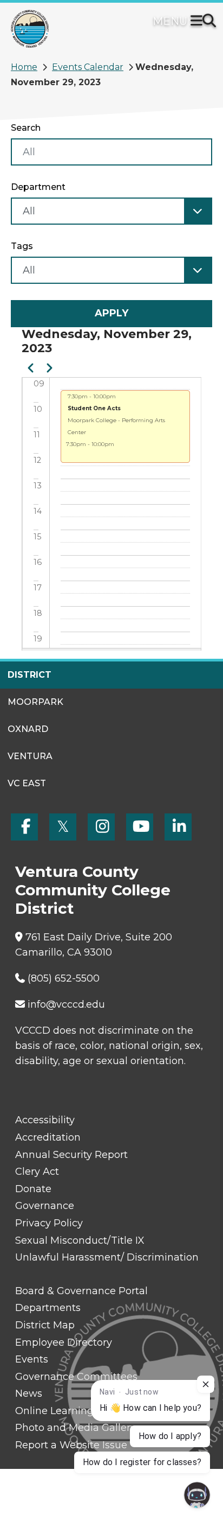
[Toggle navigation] (199, 22)
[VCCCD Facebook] (24, 827)
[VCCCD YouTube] (139, 827)
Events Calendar (87, 67)
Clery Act (37, 1172)
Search (26, 128)
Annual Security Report (71, 1155)
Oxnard (28, 729)
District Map (45, 1325)
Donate (33, 1189)
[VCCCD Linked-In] (178, 827)
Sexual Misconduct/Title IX (80, 1240)
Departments (48, 1308)
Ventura (30, 756)
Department (38, 187)
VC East (27, 783)
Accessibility (45, 1120)
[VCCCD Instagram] (101, 827)
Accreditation (48, 1137)
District (29, 675)
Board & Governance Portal (81, 1291)
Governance (44, 1206)
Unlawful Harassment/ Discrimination (107, 1257)
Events (31, 1359)
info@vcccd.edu (66, 1004)
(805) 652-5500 (64, 978)
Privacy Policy (49, 1223)
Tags (22, 246)
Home (24, 67)
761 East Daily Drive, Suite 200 (98, 937)
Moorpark (35, 702)
